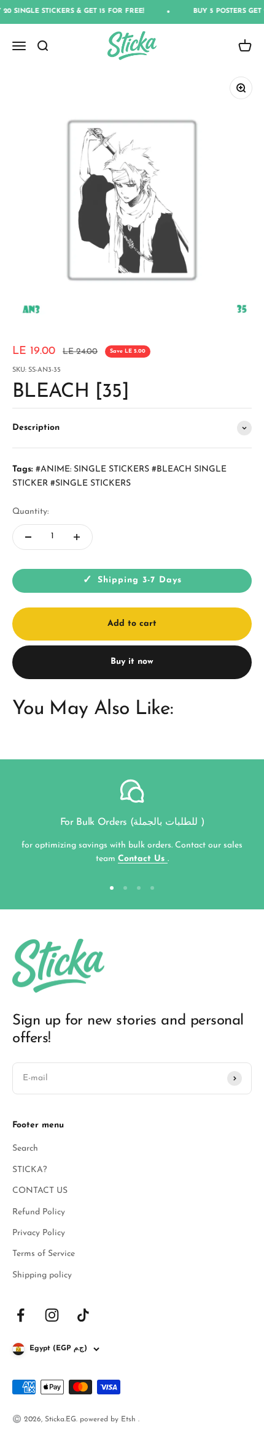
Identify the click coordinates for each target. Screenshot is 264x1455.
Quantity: (30, 511)
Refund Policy (38, 1212)
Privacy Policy (38, 1233)
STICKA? (29, 1170)
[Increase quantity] (76, 537)
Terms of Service (43, 1253)
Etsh (129, 1419)
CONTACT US (40, 1190)
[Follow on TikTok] (83, 1315)
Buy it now (132, 661)
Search (25, 1148)
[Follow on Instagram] (52, 1315)
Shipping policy (42, 1275)
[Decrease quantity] (28, 537)
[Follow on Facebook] (20, 1315)
